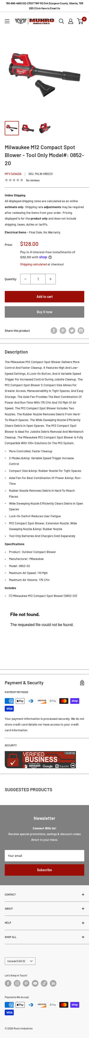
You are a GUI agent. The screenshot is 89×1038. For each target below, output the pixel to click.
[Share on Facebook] (54, 330)
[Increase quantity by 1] (51, 279)
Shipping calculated (33, 264)
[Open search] (61, 21)
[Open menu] (7, 21)
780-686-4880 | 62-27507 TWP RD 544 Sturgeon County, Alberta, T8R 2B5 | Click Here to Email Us (44, 6)
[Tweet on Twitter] (72, 330)
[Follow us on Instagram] (17, 983)
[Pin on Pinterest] (63, 330)
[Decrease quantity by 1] (25, 279)
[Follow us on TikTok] (44, 983)
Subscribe (44, 870)
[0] (80, 21)
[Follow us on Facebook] (8, 983)
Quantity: (11, 279)
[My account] (70, 21)
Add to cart (45, 297)
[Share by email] (81, 330)
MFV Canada (13, 173)
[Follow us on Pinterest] (26, 983)
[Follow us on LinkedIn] (53, 983)
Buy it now (44, 312)
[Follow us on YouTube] (35, 983)
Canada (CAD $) (16, 961)
